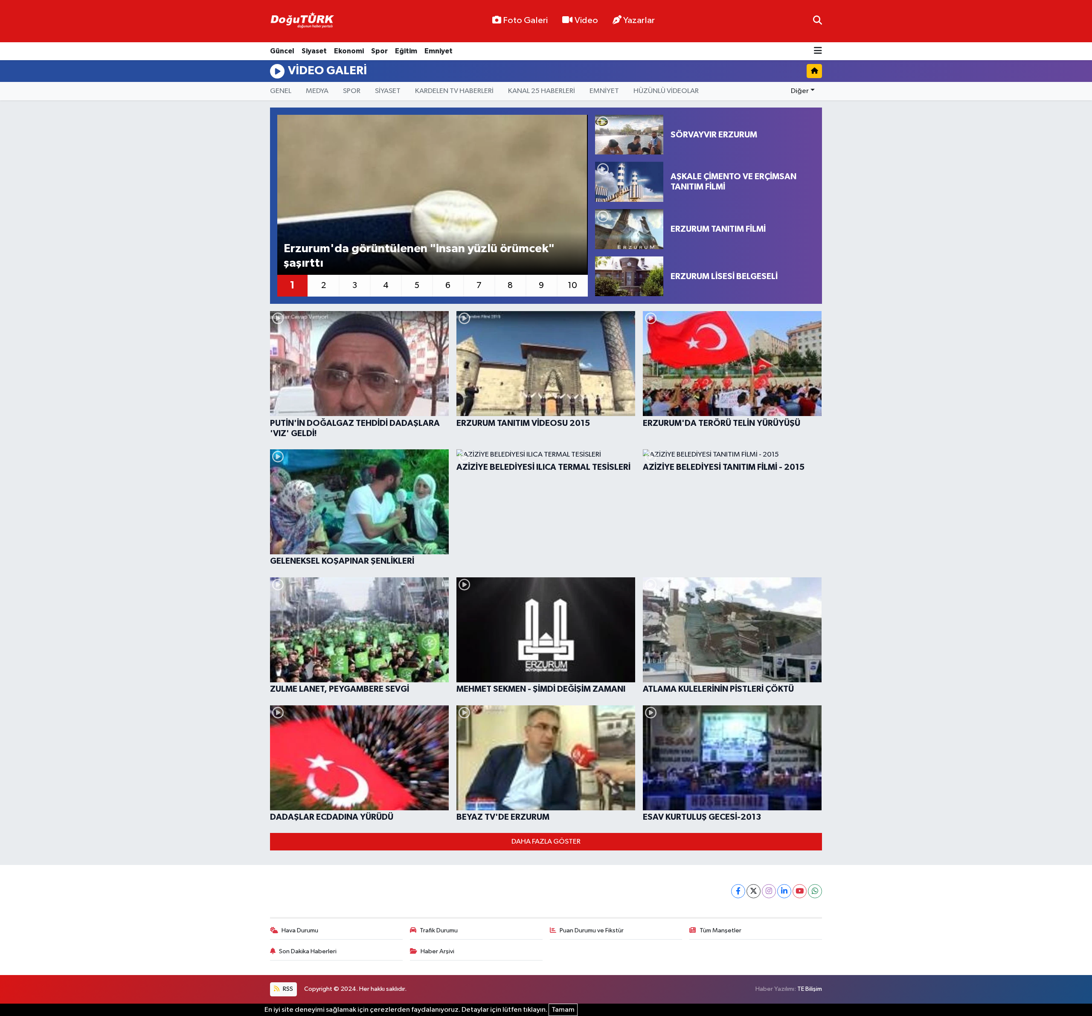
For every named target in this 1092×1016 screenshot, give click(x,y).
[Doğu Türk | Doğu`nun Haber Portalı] (302, 21)
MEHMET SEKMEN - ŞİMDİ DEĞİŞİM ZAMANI (540, 689)
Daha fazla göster (546, 841)
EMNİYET (604, 91)
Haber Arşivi (437, 951)
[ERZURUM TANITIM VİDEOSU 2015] (546, 363)
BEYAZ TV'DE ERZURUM (502, 817)
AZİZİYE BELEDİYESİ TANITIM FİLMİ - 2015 (723, 467)
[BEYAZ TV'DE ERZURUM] (546, 757)
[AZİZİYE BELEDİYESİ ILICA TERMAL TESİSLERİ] (546, 454)
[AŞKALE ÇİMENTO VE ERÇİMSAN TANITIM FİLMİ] (629, 182)
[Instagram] (769, 891)
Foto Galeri (525, 20)
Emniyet (438, 51)
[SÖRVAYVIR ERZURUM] (629, 135)
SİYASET (388, 91)
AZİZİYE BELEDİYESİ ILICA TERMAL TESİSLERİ (543, 467)
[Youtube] (800, 891)
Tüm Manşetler (720, 930)
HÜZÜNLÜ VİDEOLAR (666, 91)
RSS (287, 989)
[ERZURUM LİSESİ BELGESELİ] (629, 276)
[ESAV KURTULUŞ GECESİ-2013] (732, 757)
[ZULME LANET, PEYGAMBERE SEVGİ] (359, 629)
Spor (379, 51)
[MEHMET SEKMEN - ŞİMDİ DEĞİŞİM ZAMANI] (546, 629)
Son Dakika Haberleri (308, 951)
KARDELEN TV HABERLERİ (454, 91)
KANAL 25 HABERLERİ (541, 91)
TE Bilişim (809, 989)
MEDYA (317, 91)
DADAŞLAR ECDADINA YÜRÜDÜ (331, 817)
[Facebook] (738, 891)
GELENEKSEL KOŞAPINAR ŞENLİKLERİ (342, 561)
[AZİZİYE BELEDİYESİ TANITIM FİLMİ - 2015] (732, 454)
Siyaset (314, 51)
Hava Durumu (300, 930)
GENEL (280, 91)
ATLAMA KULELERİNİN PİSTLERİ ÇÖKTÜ (718, 689)
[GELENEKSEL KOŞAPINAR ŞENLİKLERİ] (359, 501)
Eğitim (406, 51)
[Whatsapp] (815, 891)
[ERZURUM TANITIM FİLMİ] (629, 229)
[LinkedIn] (784, 891)
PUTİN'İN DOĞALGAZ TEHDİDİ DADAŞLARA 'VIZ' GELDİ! (355, 428)
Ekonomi (349, 51)
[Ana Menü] (818, 51)
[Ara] (817, 21)
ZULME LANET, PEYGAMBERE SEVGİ (339, 689)
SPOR (351, 91)
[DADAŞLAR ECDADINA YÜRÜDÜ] (359, 757)
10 (572, 285)
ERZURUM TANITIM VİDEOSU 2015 (523, 423)
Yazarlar (639, 20)
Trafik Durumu (439, 930)
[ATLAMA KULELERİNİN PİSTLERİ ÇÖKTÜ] (732, 629)
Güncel (282, 51)
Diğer (800, 91)
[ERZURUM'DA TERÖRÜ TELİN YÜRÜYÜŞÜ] (732, 363)
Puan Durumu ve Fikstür (592, 930)
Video (586, 20)
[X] (753, 891)
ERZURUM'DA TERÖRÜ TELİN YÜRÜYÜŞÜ (721, 423)
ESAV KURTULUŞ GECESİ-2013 (702, 817)
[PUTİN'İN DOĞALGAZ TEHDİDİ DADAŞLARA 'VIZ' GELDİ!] (359, 363)
